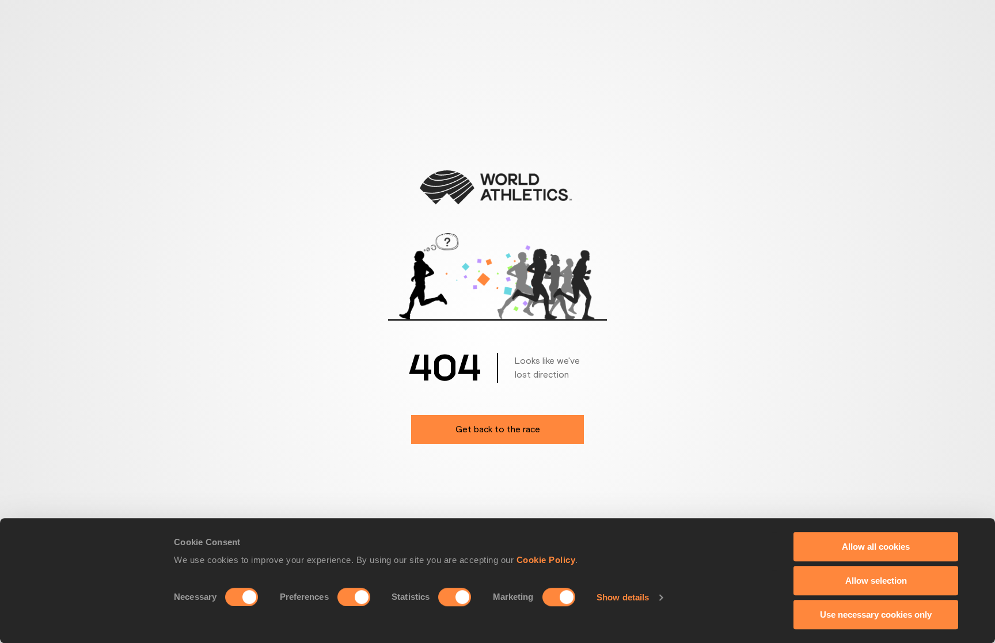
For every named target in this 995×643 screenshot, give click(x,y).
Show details (623, 597)
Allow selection (876, 580)
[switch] (353, 597)
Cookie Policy (546, 560)
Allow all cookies (876, 546)
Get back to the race (497, 429)
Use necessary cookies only (876, 614)
